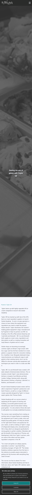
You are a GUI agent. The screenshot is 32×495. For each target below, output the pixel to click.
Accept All (16, 483)
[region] (16, 481)
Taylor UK (9, 304)
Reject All (16, 491)
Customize (16, 487)
